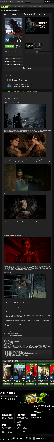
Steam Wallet (23, 6)
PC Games (3, 432)
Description (7, 91)
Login (18, 1)
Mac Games (10, 432)
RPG (17, 431)
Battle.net (10, 430)
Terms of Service (10, 417)
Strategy (24, 430)
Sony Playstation (5, 427)
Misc (17, 432)
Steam (18, 51)
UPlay (3, 431)
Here (14, 343)
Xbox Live (9, 427)
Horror (19, 58)
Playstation (30, 6)
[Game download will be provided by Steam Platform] (6, 52)
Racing (18, 428)
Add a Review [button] (24, 69)
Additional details (19, 91)
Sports (24, 427)
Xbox (35, 6)
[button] (6, 1)
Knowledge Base (33, 417)
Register (22, 1)
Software (46, 6)
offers (51, 6)
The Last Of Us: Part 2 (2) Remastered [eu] (11, 10)
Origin (9, 428)
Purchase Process (32, 91)
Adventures (15, 58)
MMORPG (18, 430)
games (15, 6)
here (40, 412)
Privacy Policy (4, 418)
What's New (4, 420)
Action (12, 58)
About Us (3, 417)
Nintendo (40, 6)
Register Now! (19, 422)
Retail (3, 430)
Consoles (9, 431)
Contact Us (39, 417)
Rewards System (10, 418)
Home (1, 1)
